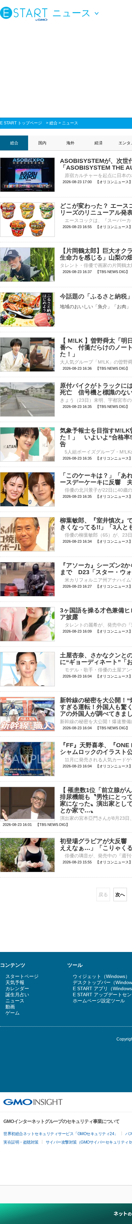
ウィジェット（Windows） (101, 976)
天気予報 (14, 982)
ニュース (70, 123)
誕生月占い (17, 994)
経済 (98, 143)
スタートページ (22, 976)
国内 (42, 143)
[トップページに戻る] (25, 13)
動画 (10, 1006)
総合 (53, 123)
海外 (70, 143)
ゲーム (12, 1012)
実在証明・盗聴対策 (21, 1142)
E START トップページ (21, 123)
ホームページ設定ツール (99, 1000)
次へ (120, 894)
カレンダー (17, 988)
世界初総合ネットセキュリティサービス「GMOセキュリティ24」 (60, 1133)
